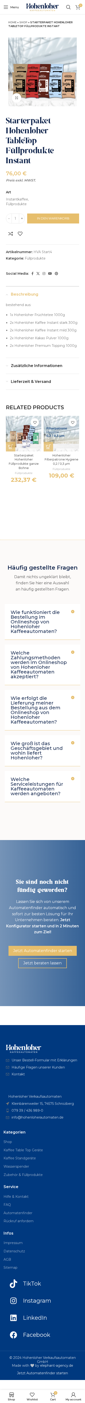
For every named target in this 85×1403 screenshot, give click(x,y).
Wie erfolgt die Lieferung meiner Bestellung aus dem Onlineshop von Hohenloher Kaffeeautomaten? (35, 710)
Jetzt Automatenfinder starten (42, 1373)
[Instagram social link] (44, 273)
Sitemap (10, 1267)
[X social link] (38, 273)
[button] (10, 446)
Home (12, 22)
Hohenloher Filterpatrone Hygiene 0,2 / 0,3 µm (61, 459)
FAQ (7, 1205)
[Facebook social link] (32, 273)
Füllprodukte (35, 258)
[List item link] (42, 1060)
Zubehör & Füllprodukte (23, 1175)
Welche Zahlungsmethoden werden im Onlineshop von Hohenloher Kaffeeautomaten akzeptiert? (39, 664)
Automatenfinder (18, 1213)
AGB (7, 1259)
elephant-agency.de (56, 1365)
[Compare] (10, 233)
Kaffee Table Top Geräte (23, 1150)
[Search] (68, 7)
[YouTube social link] (50, 273)
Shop (23, 22)
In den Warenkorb (53, 218)
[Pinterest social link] (56, 273)
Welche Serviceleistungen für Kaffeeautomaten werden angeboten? (37, 786)
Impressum (13, 1243)
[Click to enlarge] (16, 98)
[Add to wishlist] (20, 233)
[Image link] (23, 1048)
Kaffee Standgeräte (20, 1158)
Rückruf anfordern (19, 1221)
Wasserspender (16, 1166)
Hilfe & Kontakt (16, 1196)
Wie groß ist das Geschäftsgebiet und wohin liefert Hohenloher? (37, 751)
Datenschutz (14, 1251)
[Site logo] (42, 7)
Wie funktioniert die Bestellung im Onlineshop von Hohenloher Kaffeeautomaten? (35, 621)
